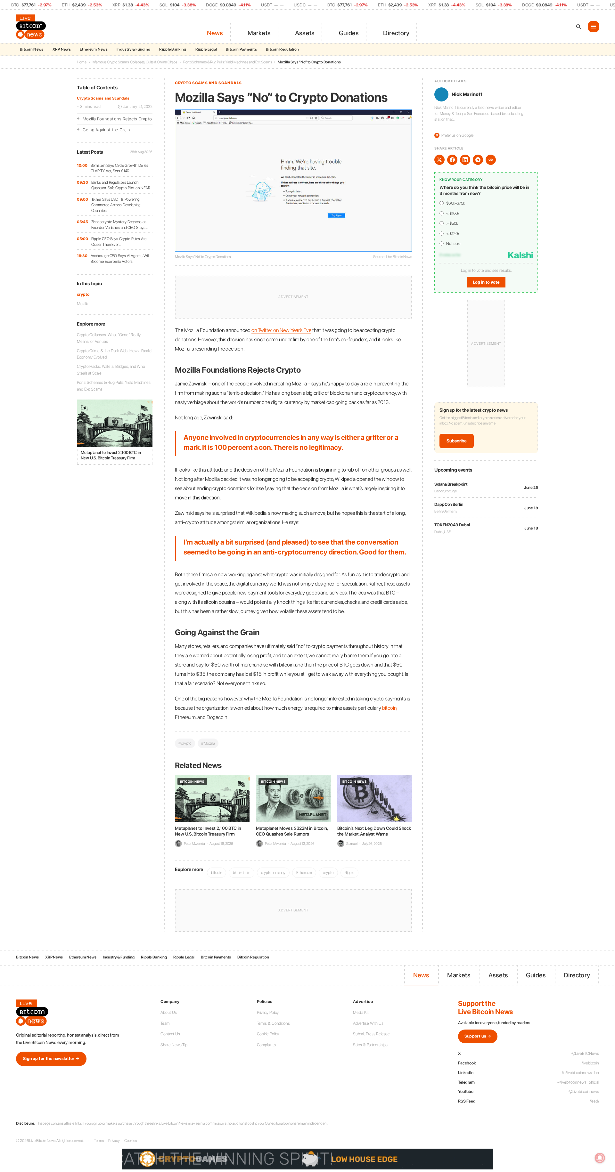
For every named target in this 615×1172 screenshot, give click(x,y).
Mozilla (82, 303)
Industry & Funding (133, 49)
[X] (439, 160)
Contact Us (170, 1033)
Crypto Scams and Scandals (103, 98)
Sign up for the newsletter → (51, 1058)
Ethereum (304, 872)
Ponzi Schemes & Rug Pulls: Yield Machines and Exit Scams (227, 62)
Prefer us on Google (454, 135)
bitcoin (389, 708)
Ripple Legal (206, 49)
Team (164, 1023)
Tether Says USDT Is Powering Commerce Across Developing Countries (116, 205)
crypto (83, 294)
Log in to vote (486, 282)
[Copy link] (491, 160)
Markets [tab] (259, 33)
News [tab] (215, 33)
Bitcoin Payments (241, 49)
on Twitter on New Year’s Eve (281, 330)
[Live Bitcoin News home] (32, 26)
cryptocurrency (273, 872)
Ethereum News (94, 49)
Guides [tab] (349, 33)
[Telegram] (478, 160)
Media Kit (361, 1012)
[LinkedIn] (465, 160)
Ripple (349, 872)
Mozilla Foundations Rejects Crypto (117, 118)
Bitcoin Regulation (282, 49)
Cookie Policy (268, 1033)
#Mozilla (208, 743)
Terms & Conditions (273, 1023)
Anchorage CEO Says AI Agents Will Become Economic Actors (120, 258)
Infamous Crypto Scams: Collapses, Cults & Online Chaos (135, 62)
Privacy (114, 1140)
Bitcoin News (32, 49)
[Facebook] (452, 160)
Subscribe (457, 440)
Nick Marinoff (467, 94)
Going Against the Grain (106, 129)
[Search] (578, 26)
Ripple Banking (172, 49)
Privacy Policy (268, 1012)
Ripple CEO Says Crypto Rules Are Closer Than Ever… (119, 241)
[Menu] (593, 26)
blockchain (241, 872)
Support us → (477, 1036)
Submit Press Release (371, 1033)
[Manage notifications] (600, 1158)
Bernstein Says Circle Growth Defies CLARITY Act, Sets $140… (120, 168)
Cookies (130, 1140)
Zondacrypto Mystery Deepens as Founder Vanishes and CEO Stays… (119, 224)
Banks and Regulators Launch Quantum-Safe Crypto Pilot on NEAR (121, 185)
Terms (99, 1140)
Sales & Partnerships (370, 1044)
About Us (168, 1012)
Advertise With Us (368, 1023)
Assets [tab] (305, 33)
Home (81, 62)
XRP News (62, 49)
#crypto (185, 743)
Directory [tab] (396, 33)
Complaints (266, 1044)
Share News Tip (173, 1044)
